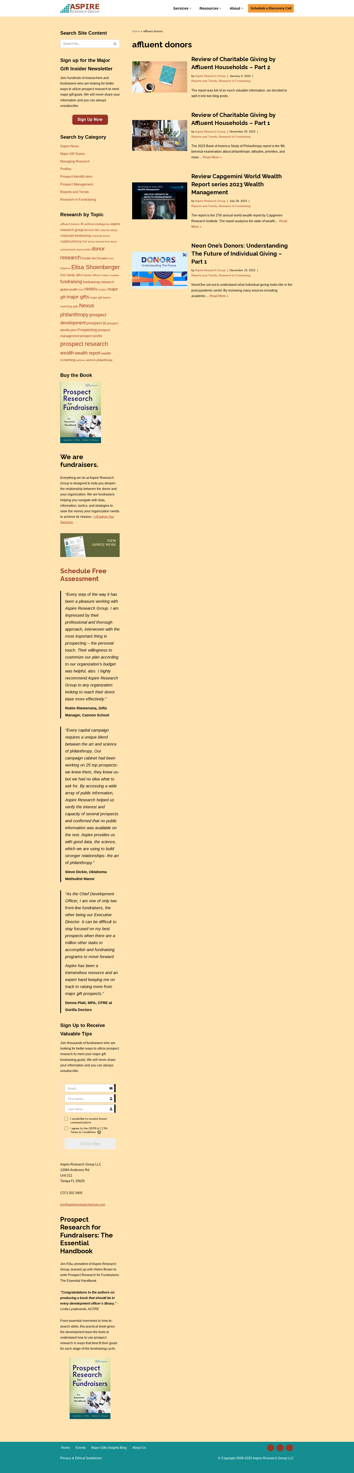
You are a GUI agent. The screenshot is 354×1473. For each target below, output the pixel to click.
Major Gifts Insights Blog (109, 1447)
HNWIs (90, 289)
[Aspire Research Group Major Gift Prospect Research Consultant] (79, 8)
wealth (67, 353)
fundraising (71, 281)
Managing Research (75, 161)
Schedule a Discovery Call (271, 8)
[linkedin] (270, 1447)
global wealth (68, 289)
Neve (64, 1468)
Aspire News (69, 146)
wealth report (87, 353)
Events (81, 1447)
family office (75, 275)
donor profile (84, 249)
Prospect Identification (76, 176)
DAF (84, 241)
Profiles (65, 169)
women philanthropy (99, 360)
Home (136, 31)
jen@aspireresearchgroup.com (82, 1204)
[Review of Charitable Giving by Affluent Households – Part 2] (159, 76)
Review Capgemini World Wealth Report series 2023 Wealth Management (236, 184)
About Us (139, 1447)
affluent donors (70, 224)
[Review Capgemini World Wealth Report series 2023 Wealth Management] (159, 200)
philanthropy (74, 314)
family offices (92, 275)
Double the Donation (95, 258)
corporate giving (101, 235)
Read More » (212, 157)
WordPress (97, 1468)
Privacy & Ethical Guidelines (81, 1458)
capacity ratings (108, 230)
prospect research (84, 343)
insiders (102, 289)
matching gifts (69, 306)
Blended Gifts (91, 230)
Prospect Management (76, 184)
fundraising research (98, 282)
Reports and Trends (74, 192)
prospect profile (91, 336)
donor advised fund (99, 241)
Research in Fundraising (78, 199)
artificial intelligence (97, 224)
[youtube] (289, 1447)
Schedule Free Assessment (83, 574)
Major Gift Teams (72, 154)
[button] (190, 8)
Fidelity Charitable (110, 275)
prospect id (96, 323)
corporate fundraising (75, 235)
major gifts (78, 297)
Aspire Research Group (210, 76)
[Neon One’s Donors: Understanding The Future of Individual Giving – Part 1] (159, 270)
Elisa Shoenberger (95, 267)
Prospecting (87, 330)
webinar (80, 360)
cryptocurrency (71, 241)
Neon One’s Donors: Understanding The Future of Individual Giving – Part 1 (239, 253)
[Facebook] (280, 1447)
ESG (63, 275)
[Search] (115, 43)
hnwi (81, 289)
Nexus (86, 305)
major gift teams (100, 297)
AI (82, 224)
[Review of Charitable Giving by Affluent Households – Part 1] (159, 135)
